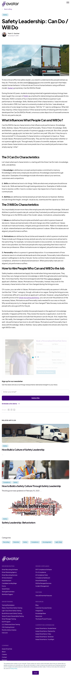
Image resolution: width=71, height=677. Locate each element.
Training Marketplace (8, 605)
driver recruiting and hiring (29, 298)
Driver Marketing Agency (9, 572)
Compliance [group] (34, 542)
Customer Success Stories (44, 608)
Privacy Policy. (13, 668)
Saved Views (6, 589)
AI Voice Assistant (7, 578)
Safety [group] (25, 542)
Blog (37, 605)
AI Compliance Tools (42, 575)
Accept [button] (35, 673)
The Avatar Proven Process (43, 619)
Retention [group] (16, 542)
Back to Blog (8, 9)
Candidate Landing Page (9, 583)
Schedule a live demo (9, 404)
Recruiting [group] (6, 542)
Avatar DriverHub (7, 649)
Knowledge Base (41, 613)
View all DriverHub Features (44, 595)
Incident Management (42, 586)
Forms (4, 586)
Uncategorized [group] (47, 542)
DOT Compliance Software (44, 569)
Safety (5, 15)
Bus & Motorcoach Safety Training (12, 613)
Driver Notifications (41, 580)
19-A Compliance (41, 572)
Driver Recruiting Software (10, 569)
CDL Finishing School (8, 627)
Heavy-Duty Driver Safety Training (12, 608)
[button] (60, 542)
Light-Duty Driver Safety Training (11, 610)
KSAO (26, 96)
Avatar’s (11, 88)
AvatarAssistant (6, 580)
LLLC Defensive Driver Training (11, 624)
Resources (39, 616)
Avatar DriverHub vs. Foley (43, 634)
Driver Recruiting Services (9, 575)
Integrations (39, 610)
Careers (4, 654)
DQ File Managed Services (43, 583)
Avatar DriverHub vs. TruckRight (45, 639)
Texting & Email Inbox (8, 591)
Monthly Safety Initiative (9, 630)
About (4, 651)
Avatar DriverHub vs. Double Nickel (46, 628)
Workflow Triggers (7, 594)
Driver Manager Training (9, 619)
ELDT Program (6, 621)
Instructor (5, 632)
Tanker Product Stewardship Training (13, 616)
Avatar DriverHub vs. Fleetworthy (45, 631)
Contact (4, 657)
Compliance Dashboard (43, 578)
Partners (4, 660)
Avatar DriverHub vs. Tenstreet (45, 636)
